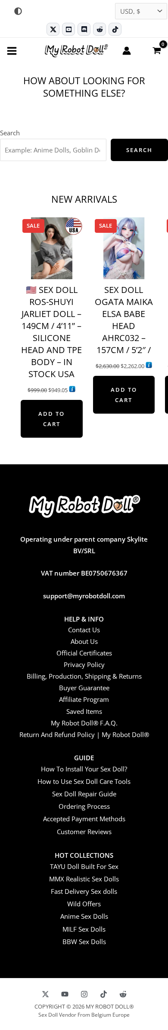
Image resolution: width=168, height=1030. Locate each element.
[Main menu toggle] (12, 50)
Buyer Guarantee (84, 687)
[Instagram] (84, 994)
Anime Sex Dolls (84, 916)
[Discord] (84, 29)
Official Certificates (84, 653)
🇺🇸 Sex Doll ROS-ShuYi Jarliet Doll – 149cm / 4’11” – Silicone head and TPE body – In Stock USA (51, 332)
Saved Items (84, 711)
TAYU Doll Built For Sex (84, 866)
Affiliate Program (84, 699)
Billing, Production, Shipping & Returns (84, 676)
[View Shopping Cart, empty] (156, 50)
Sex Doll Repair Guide (84, 793)
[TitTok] (103, 994)
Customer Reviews (84, 831)
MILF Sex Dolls (84, 929)
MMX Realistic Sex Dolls (84, 879)
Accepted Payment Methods (84, 818)
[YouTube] (64, 994)
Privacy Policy (84, 664)
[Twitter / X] (53, 29)
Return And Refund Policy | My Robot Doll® (84, 734)
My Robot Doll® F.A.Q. (84, 723)
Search (10, 132)
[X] (45, 994)
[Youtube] (68, 29)
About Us (84, 641)
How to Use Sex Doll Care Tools (84, 781)
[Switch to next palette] (18, 11)
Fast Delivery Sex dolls (84, 891)
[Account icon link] (126, 50)
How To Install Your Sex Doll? (84, 769)
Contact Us (84, 629)
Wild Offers (84, 903)
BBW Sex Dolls (84, 941)
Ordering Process (84, 806)
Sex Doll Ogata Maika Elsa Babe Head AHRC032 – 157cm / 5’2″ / (124, 320)
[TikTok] (115, 29)
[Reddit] (99, 29)
